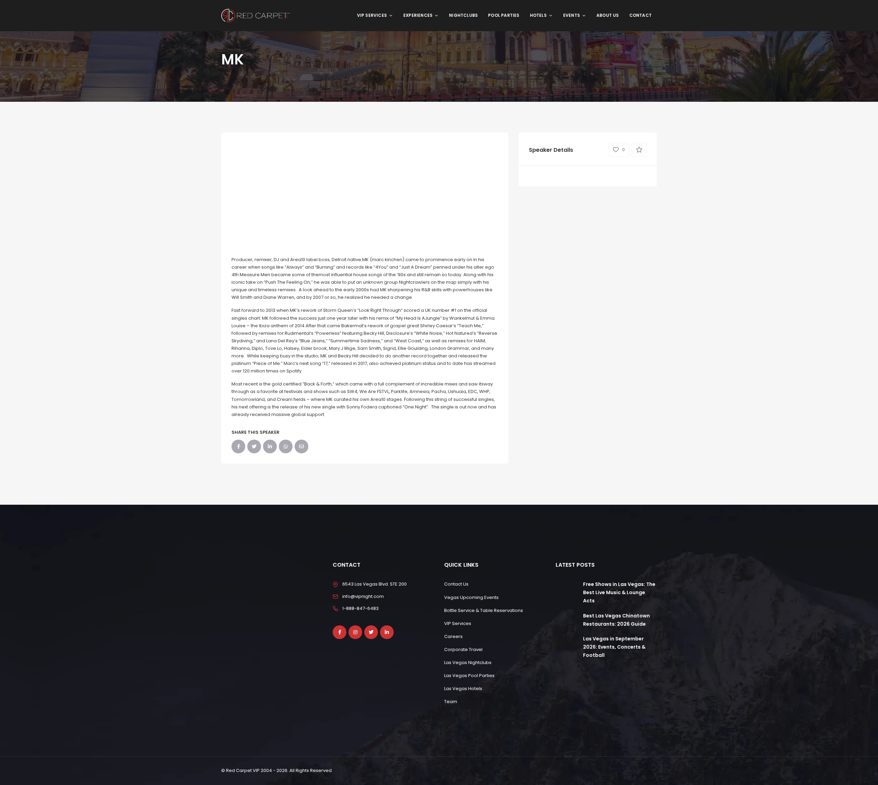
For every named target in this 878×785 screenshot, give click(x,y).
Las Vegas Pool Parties (469, 675)
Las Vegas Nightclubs (467, 662)
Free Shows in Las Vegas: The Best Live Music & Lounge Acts (619, 592)
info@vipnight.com (363, 596)
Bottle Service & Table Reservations (483, 610)
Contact (640, 15)
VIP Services (372, 15)
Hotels (538, 15)
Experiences (417, 15)
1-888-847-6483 (360, 608)
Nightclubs (463, 15)
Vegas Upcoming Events (471, 597)
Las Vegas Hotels (463, 688)
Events (571, 15)
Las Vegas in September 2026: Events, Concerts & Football (614, 647)
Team (450, 701)
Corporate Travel (463, 649)
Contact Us (456, 584)
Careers (453, 636)
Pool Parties (503, 15)
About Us (607, 15)
